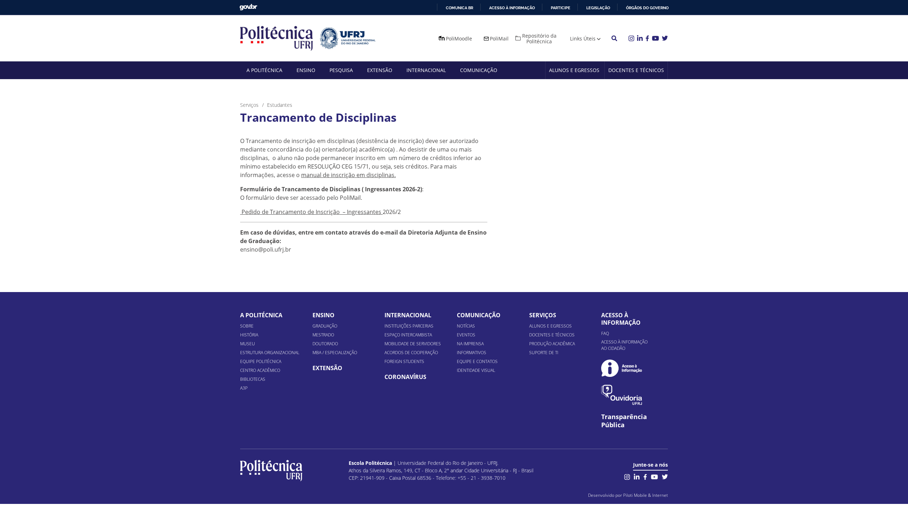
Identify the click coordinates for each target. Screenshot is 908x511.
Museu (247, 344)
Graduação (324, 326)
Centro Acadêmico (260, 370)
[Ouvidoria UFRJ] (621, 395)
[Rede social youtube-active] (654, 476)
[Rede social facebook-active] (645, 476)
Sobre (247, 326)
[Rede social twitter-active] (665, 476)
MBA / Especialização (334, 353)
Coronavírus (405, 377)
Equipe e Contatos (477, 361)
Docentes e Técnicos (636, 70)
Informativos (471, 353)
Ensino (306, 70)
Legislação (598, 7)
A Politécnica (264, 70)
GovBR (248, 7)
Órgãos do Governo (647, 7)
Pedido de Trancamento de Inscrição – (293, 212)
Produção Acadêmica (552, 344)
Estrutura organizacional (269, 353)
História (249, 335)
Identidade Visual (476, 370)
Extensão (379, 70)
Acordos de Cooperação (411, 353)
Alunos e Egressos (574, 70)
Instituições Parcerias (408, 326)
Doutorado (325, 344)
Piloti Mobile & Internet (645, 495)
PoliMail (499, 38)
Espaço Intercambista (408, 335)
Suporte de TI (543, 353)
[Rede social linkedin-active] (637, 476)
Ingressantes (365, 212)
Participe (560, 7)
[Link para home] (271, 470)
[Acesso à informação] (621, 368)
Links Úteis (583, 38)
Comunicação (478, 70)
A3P (244, 388)
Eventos (466, 335)
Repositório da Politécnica (539, 38)
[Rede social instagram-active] (627, 476)
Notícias (466, 326)
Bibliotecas (252, 379)
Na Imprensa (470, 344)
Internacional (426, 70)
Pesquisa (341, 70)
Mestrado (323, 335)
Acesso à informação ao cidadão (624, 345)
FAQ (605, 333)
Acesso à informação (512, 7)
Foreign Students (404, 361)
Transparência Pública (624, 421)
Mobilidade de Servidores (412, 344)
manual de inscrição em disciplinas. (348, 175)
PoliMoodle (459, 38)
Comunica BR (459, 7)
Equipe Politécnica (260, 361)
